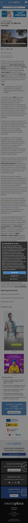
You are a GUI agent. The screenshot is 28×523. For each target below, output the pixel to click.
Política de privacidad (11, 269)
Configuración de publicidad (13, 266)
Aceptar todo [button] (14, 272)
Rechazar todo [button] (14, 276)
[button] (14, 279)
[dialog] (14, 261)
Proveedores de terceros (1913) (8, 256)
